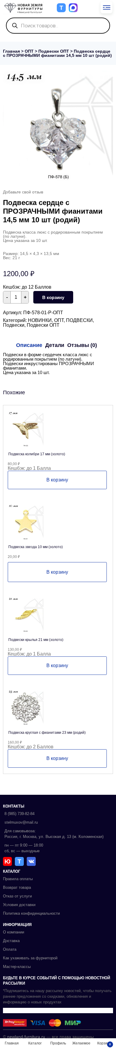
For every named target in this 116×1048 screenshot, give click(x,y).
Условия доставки (19, 904)
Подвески (13, 325)
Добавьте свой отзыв (23, 192)
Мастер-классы (17, 966)
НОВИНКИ (40, 320)
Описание (29, 345)
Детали (54, 345)
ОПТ (29, 51)
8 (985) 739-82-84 (19, 813)
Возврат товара (17, 887)
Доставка (11, 940)
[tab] (29, 345)
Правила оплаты (18, 879)
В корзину (53, 297)
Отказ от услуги (17, 896)
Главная (11, 51)
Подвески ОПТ (53, 51)
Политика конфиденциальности (31, 913)
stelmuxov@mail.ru (21, 822)
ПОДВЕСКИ (79, 320)
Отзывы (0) (82, 345)
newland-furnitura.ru (26, 1036)
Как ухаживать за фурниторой (30, 958)
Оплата (9, 949)
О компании (13, 932)
